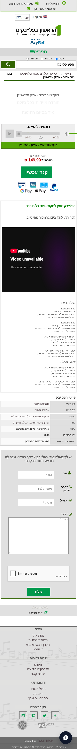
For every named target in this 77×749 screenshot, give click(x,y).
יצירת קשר (38, 674)
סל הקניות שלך (38, 698)
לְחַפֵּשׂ (8, 64)
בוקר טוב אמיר (41, 403)
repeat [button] (40, 138)
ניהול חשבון (38, 689)
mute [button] (67, 134)
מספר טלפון (65, 488)
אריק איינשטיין (41, 410)
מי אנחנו (38, 649)
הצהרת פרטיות (38, 640)
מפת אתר (38, 635)
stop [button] (19, 134)
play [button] (10, 134)
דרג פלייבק (36, 613)
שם (65, 473)
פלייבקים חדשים (38, 669)
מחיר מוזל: (47, 159)
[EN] (40, 19)
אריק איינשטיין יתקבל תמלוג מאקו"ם (30, 416)
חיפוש (38, 664)
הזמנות (38, 693)
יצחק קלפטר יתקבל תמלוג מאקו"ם (31, 422)
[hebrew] (22, 19)
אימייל (64, 500)
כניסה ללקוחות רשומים (21, 3)
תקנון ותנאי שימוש (38, 644)
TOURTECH (45, 740)
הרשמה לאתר (53, 3)
